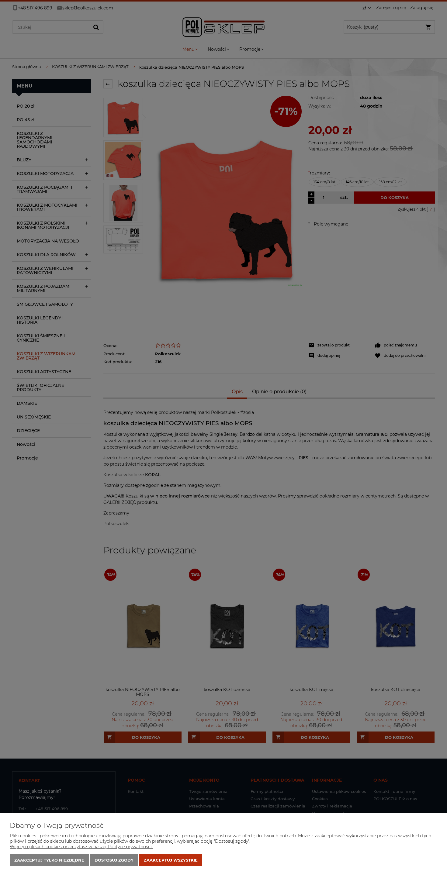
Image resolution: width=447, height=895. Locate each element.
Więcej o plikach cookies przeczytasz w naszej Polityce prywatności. (81, 846)
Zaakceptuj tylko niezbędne (49, 860)
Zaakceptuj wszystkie (171, 860)
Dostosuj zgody (114, 860)
